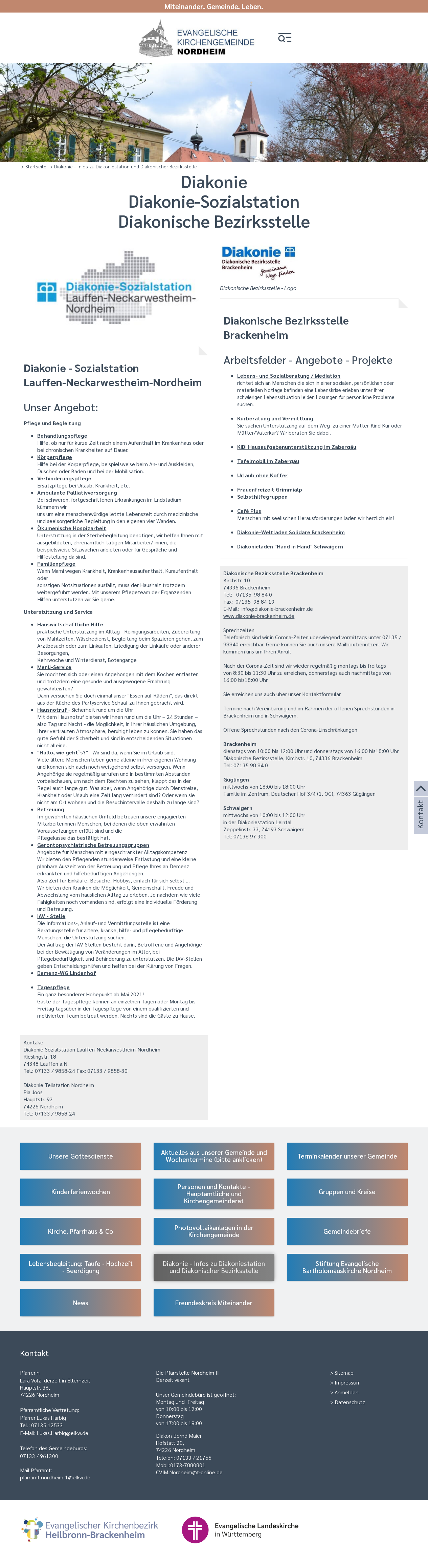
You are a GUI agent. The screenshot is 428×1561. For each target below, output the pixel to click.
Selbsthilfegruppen (262, 496)
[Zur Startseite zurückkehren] (199, 21)
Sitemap (344, 1372)
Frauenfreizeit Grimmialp (269, 489)
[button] (285, 38)
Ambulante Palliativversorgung (77, 492)
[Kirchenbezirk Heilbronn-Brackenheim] (100, 1546)
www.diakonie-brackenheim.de (258, 615)
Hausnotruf (52, 709)
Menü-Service (54, 666)
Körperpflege (54, 456)
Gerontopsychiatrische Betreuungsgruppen (93, 844)
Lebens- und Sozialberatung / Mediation (288, 375)
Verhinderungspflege (64, 478)
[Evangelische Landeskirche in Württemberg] (250, 1546)
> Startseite (33, 166)
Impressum (348, 1382)
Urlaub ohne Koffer (262, 475)
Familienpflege (56, 563)
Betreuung (50, 809)
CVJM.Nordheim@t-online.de (189, 1472)
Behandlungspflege (62, 435)
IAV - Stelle (51, 915)
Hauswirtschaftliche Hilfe (70, 624)
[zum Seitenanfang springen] (421, 789)
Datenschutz (350, 1402)
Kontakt (419, 823)
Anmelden (347, 1392)
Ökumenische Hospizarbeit (71, 528)
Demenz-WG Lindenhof (66, 972)
